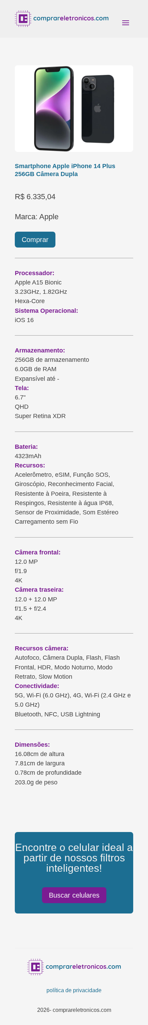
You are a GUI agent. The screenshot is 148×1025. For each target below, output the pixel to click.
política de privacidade (74, 990)
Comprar (35, 239)
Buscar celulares (74, 895)
